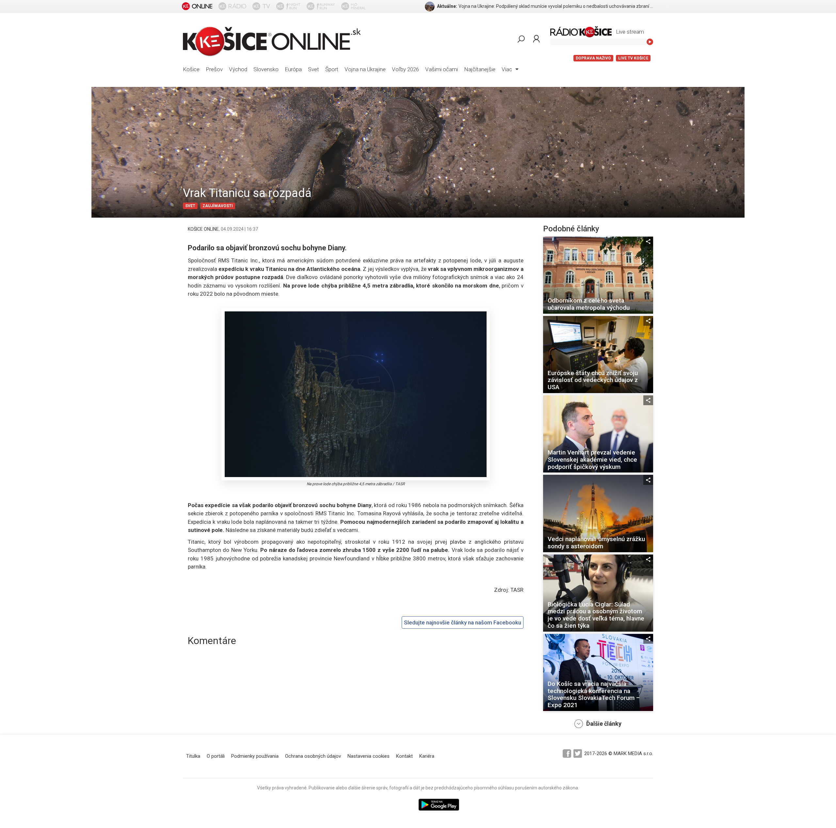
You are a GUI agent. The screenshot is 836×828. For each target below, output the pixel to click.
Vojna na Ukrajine (365, 69)
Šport (331, 69)
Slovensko (266, 69)
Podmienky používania (255, 756)
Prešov (214, 69)
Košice (191, 69)
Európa (293, 69)
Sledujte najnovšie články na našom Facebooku (462, 622)
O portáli (216, 756)
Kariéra (426, 756)
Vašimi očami (441, 69)
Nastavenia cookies (368, 756)
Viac (507, 69)
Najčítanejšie (479, 69)
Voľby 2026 (405, 69)
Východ (238, 69)
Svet (313, 69)
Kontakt (404, 756)
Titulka (193, 756)
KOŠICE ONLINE (203, 229)
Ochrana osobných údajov (313, 756)
